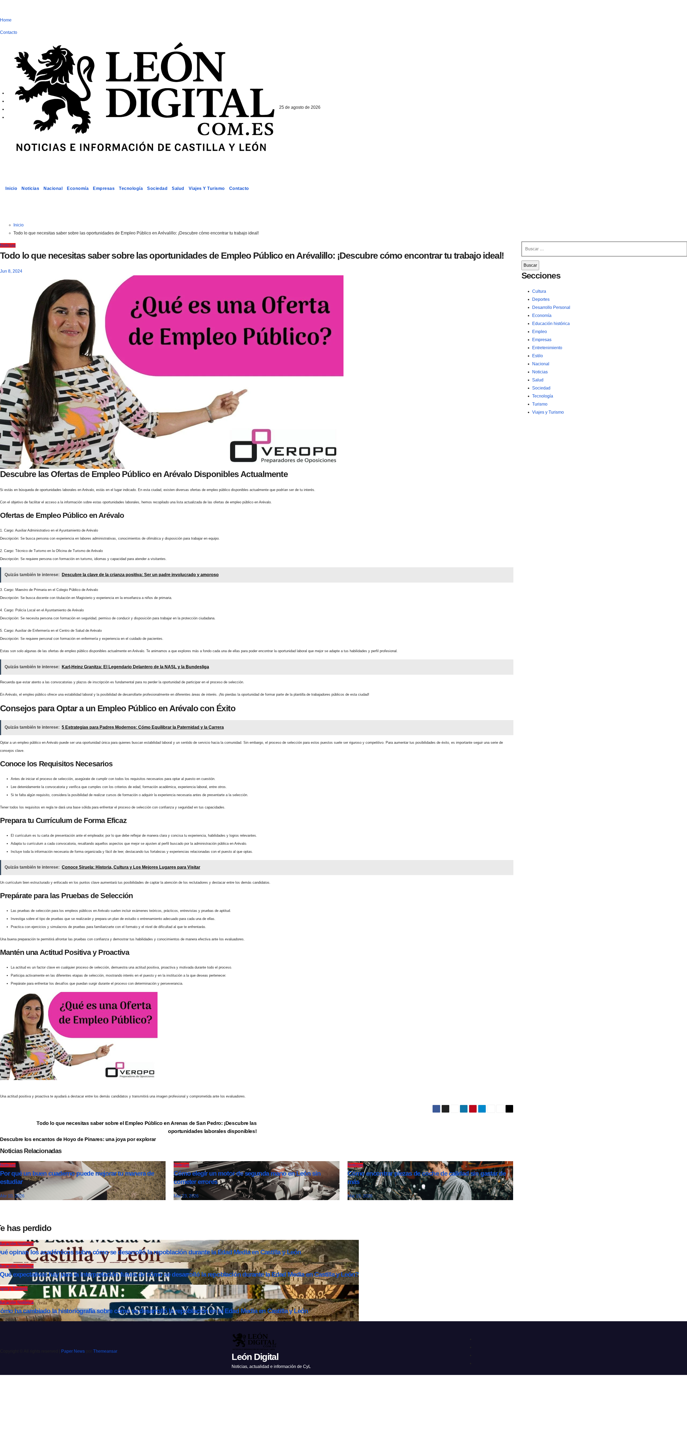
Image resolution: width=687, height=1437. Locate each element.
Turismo (539, 404)
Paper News (73, 1351)
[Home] (1, 189)
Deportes (541, 299)
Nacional (53, 188)
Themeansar (105, 1351)
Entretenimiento (547, 347)
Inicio (11, 188)
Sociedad (157, 188)
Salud (178, 188)
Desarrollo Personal (551, 307)
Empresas (104, 188)
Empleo (539, 331)
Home (6, 20)
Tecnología (131, 188)
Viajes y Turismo (207, 188)
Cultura (539, 291)
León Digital (33, 162)
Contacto (8, 32)
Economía (78, 188)
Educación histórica (551, 323)
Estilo (537, 355)
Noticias (30, 188)
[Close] (9, 1388)
